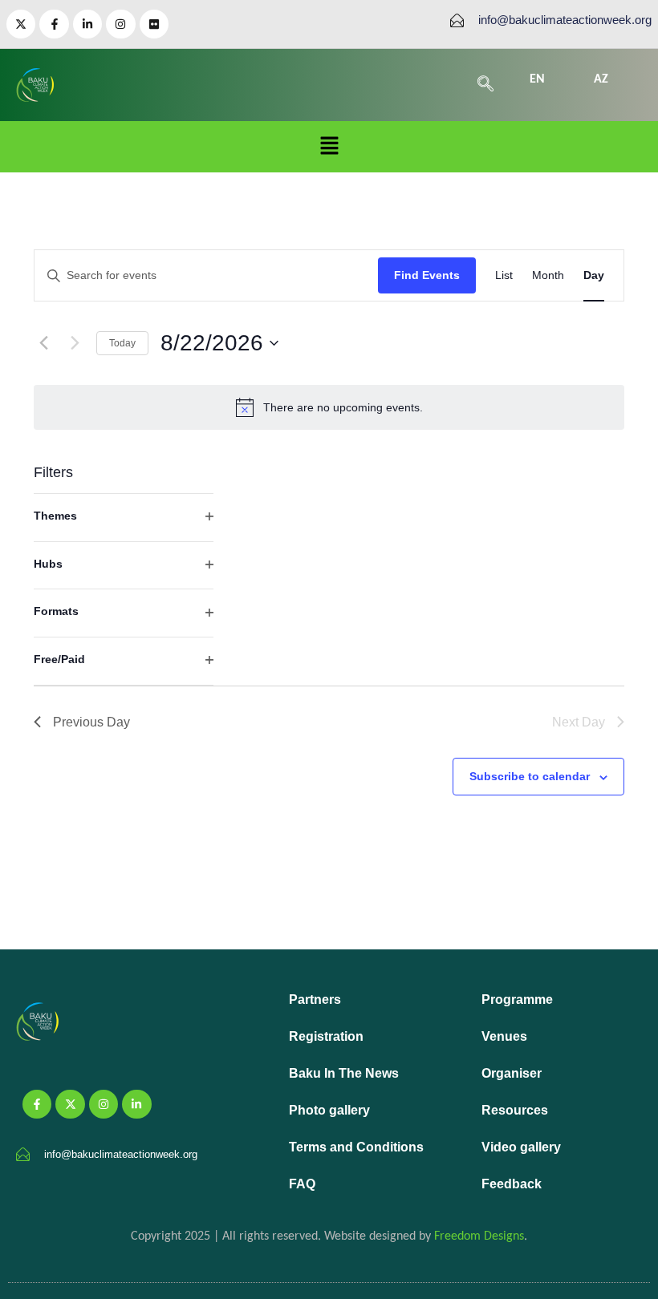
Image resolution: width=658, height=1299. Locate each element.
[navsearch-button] (485, 85)
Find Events (427, 275)
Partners (315, 999)
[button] (329, 146)
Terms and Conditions (356, 1147)
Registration (326, 1036)
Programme (517, 999)
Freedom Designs (479, 1236)
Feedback (511, 1184)
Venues (504, 1036)
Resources (514, 1110)
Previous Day (91, 722)
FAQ (302, 1184)
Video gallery (521, 1147)
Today (122, 343)
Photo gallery (329, 1110)
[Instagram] (120, 24)
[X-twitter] (20, 24)
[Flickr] (154, 24)
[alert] (329, 407)
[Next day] (74, 343)
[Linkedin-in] (87, 24)
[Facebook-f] (53, 24)
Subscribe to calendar (529, 776)
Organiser (511, 1073)
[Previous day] (43, 343)
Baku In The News (344, 1073)
